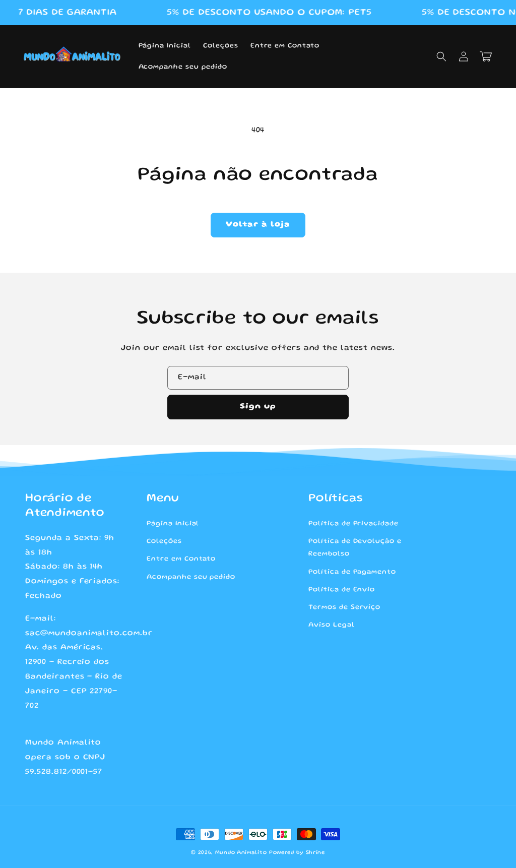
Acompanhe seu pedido (191, 577)
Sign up (258, 406)
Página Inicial (173, 524)
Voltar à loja (258, 224)
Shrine (315, 852)
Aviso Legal (331, 625)
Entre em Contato (181, 559)
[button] (441, 56)
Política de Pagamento (352, 572)
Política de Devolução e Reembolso (355, 547)
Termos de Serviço (344, 607)
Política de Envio (341, 590)
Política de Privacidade (353, 524)
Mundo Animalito (241, 852)
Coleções (164, 541)
